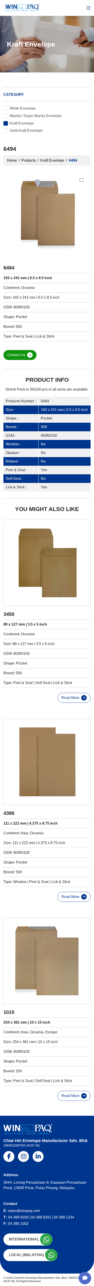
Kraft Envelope (22, 123)
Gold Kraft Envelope (26, 130)
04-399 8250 (18, 1217)
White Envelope (23, 108)
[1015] (47, 961)
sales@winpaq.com (24, 1211)
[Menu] (88, 8)
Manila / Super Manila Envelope (36, 116)
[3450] (47, 563)
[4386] (47, 762)
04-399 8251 (41, 1217)
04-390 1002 (18, 1224)
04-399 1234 (64, 1217)
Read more (70, 698)
